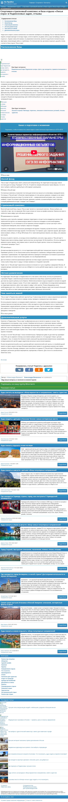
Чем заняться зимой (11, 28)
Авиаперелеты (6, 673)
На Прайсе (9, 2)
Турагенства (5, 690)
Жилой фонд (8, 23)
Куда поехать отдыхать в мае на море (17, 445)
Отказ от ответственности (34, 800)
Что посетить (5, 671)
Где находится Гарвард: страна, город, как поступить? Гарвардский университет (29, 497)
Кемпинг (4, 665)
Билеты (3, 684)
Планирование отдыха (8, 686)
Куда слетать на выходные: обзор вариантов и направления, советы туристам (34, 392)
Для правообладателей (30, 788)
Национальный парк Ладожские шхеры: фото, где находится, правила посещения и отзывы (39, 70)
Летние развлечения (11, 26)
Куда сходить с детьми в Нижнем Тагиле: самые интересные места (29, 419)
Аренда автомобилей (8, 680)
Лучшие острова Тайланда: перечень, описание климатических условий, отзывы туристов (38, 111)
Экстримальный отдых (8, 692)
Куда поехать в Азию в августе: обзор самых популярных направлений (31, 525)
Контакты (47, 3)
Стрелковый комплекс (11, 25)
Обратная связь (6, 787)
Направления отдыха (6, 414)
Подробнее (62, 413)
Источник (4, 360)
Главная (32, 3)
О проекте (39, 3)
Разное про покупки (8, 659)
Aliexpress (4, 661)
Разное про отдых (7, 694)
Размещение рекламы (30, 787)
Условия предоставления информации (13, 800)
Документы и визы (7, 682)
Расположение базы (11, 21)
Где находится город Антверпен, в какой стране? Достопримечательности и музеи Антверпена (33, 575)
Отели (3, 674)
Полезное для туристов (9, 676)
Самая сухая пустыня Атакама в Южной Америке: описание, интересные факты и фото (31, 604)
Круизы (3, 667)
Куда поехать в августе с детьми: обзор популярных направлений (28, 470)
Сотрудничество (28, 785)
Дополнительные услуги (12, 30)
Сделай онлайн (6, 663)
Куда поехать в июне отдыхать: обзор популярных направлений (28, 631)
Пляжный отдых (6, 688)
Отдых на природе (7, 678)
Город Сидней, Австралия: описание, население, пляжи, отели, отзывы (31, 549)
